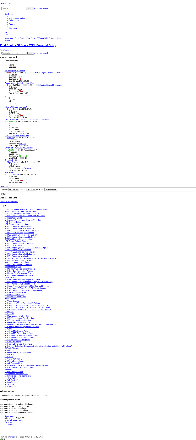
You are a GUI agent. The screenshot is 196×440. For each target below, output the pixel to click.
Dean (21, 131)
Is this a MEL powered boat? (16, 107)
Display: (5, 189)
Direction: (40, 189)
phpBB (13, 437)
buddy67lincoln (13, 174)
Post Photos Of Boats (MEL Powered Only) (28, 45)
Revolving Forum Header (15, 71)
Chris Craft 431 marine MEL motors (19, 148)
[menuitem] (17, 18)
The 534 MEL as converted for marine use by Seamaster (27, 119)
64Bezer (10, 138)
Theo (9, 73)
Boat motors (9, 172)
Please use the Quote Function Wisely (20, 83)
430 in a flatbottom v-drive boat (17, 136)
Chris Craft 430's (11, 160)
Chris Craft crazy (13, 162)
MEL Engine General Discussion (49, 73)
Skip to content (6, 3)
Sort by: (22, 189)
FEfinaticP (11, 121)
